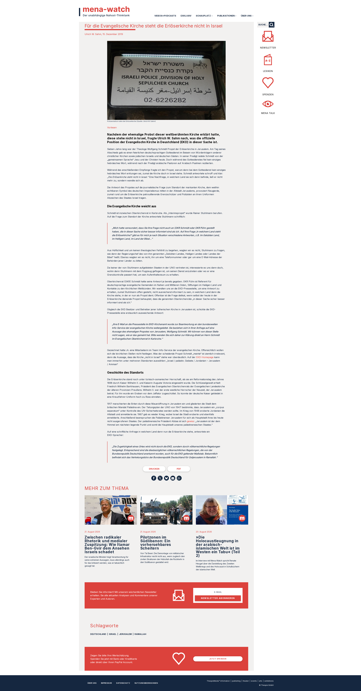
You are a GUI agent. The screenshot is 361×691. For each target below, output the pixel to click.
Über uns (91, 683)
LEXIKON (268, 71)
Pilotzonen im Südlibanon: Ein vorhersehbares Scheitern (155, 542)
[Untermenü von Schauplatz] (212, 15)
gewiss (190, 421)
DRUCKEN (154, 468)
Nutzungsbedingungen (146, 683)
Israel (112, 634)
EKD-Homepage (204, 357)
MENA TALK (268, 113)
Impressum (106, 683)
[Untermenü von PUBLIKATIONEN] (235, 15)
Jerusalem (125, 634)
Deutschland (98, 634)
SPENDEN (268, 94)
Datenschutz (123, 683)
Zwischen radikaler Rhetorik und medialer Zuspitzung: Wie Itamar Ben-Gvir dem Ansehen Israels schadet (107, 544)
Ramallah (140, 634)
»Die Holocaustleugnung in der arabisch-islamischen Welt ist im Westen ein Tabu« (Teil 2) (218, 546)
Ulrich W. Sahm (93, 34)
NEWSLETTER (268, 47)
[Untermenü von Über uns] (252, 15)
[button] (153, 478)
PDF (179, 468)
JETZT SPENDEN (218, 659)
